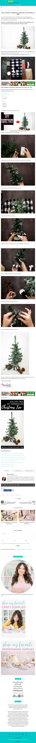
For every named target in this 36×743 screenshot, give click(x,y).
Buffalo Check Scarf (6, 94)
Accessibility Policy (18, 737)
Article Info (18, 470)
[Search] (34, 7)
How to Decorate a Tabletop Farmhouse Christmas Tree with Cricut (13, 457)
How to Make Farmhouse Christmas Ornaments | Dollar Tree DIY (13, 453)
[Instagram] (16, 734)
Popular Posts (29, 470)
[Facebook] (14, 4)
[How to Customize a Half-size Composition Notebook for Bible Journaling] (9, 515)
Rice (3, 108)
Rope (3, 99)
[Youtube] (23, 734)
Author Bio (6, 470)
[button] (2, 518)
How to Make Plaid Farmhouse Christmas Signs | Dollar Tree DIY (13, 455)
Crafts (9, 10)
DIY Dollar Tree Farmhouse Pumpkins (8, 464)
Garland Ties (5, 96)
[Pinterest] (18, 4)
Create (5, 10)
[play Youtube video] (18, 122)
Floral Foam (5, 101)
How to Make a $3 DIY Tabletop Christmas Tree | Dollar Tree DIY (13, 462)
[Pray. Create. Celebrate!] (18, 576)
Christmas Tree (5, 93)
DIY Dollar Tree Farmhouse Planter (8, 466)
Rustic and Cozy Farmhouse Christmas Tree (9, 460)
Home (2, 10)
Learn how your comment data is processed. (23, 549)
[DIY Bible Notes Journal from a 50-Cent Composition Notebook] (26, 515)
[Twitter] (15, 4)
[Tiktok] (21, 4)
